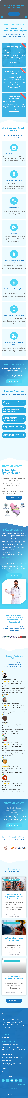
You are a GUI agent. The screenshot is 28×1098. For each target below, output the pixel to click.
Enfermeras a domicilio (8, 1030)
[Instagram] (7, 1080)
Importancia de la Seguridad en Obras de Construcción (14, 897)
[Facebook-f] (3, 1080)
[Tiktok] (20, 1080)
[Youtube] (11, 1080)
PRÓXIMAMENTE (14, 14)
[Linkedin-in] (16, 1080)
